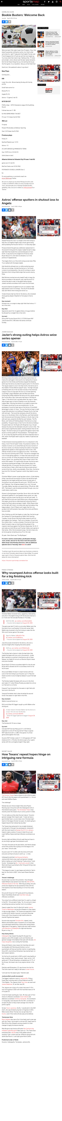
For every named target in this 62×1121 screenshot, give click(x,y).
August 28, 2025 (28, 623)
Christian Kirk (19, 920)
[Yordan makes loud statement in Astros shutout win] (19, 1089)
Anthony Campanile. (21, 999)
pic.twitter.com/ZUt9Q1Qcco (14, 637)
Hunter (4, 1014)
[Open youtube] (52, 1)
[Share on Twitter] (6, 21)
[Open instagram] (56, 1)
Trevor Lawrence (11, 1008)
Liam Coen (24, 982)
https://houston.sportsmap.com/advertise (15, 560)
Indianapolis (5, 936)
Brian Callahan (6, 1019)
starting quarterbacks (21, 857)
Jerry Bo (4, 18)
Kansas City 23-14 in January (24, 830)
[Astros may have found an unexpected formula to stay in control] (41, 44)
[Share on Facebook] (3, 21)
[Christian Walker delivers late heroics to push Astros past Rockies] (19, 600)
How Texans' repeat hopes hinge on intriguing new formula (26, 756)
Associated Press (49, 36)
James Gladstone (7, 984)
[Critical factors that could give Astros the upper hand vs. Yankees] (41, 34)
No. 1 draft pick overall (22, 863)
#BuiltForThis (20, 635)
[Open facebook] (44, 1)
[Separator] (9, 21)
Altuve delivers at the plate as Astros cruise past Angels (52, 52)
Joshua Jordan (58, 36)
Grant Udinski (24, 997)
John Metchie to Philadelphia (10, 928)
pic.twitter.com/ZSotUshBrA (23, 621)
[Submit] (60, 2)
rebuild (13, 1032)
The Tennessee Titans (23, 810)
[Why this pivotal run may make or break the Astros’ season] (20, 363)
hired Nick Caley (24, 895)
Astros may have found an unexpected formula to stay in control (52, 43)
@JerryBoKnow (6, 178)
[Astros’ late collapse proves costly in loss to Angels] (19, 227)
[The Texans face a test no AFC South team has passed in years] (19, 782)
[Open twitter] (49, 1)
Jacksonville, (24, 978)
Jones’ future (30, 969)
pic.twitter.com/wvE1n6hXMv (14, 714)
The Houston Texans (8, 795)
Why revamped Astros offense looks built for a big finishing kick (30, 574)
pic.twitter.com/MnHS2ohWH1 (26, 1113)
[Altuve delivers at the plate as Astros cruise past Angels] (41, 53)
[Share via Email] (9, 210)
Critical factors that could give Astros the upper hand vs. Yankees (52, 33)
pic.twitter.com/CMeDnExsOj (20, 648)
